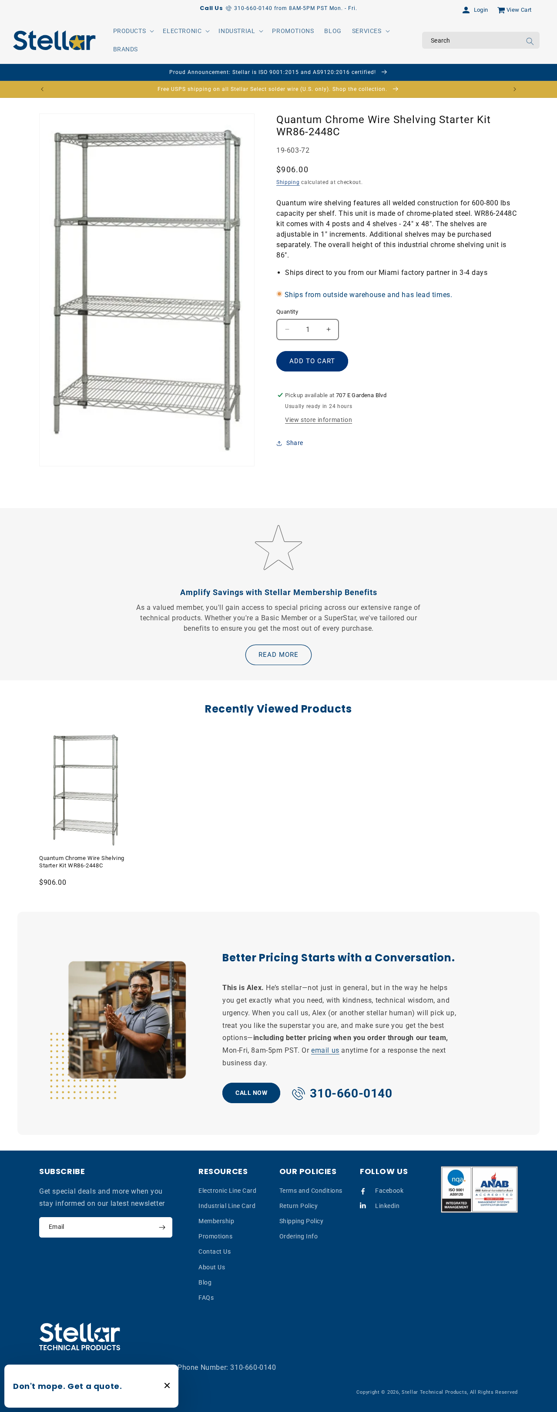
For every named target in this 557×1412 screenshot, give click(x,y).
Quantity (287, 311)
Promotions (215, 1236)
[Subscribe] (161, 1227)
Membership (216, 1221)
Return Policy (298, 1205)
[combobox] (481, 40)
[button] (133, 31)
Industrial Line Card (226, 1205)
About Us (211, 1266)
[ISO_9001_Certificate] (479, 1189)
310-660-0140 (253, 1367)
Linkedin (387, 1205)
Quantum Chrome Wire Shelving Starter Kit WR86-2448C (81, 862)
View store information (318, 419)
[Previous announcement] (42, 89)
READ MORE (278, 655)
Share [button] (294, 442)
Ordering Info (298, 1236)
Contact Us (214, 1251)
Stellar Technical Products (434, 1392)
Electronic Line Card (227, 1190)
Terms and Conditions (310, 1190)
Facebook (389, 1190)
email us (325, 1050)
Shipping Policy (301, 1221)
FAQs (206, 1297)
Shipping (288, 182)
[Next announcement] (514, 89)
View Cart (519, 10)
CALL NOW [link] (251, 1092)
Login (481, 10)
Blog (204, 1282)
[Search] (530, 41)
